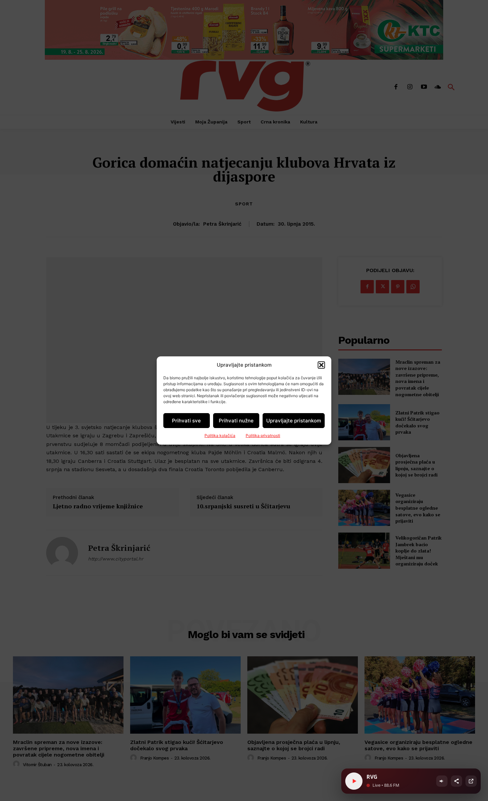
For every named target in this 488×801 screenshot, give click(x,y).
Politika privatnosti (263, 435)
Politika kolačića (219, 435)
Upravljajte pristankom (293, 420)
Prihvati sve (186, 420)
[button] (321, 365)
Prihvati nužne (236, 420)
